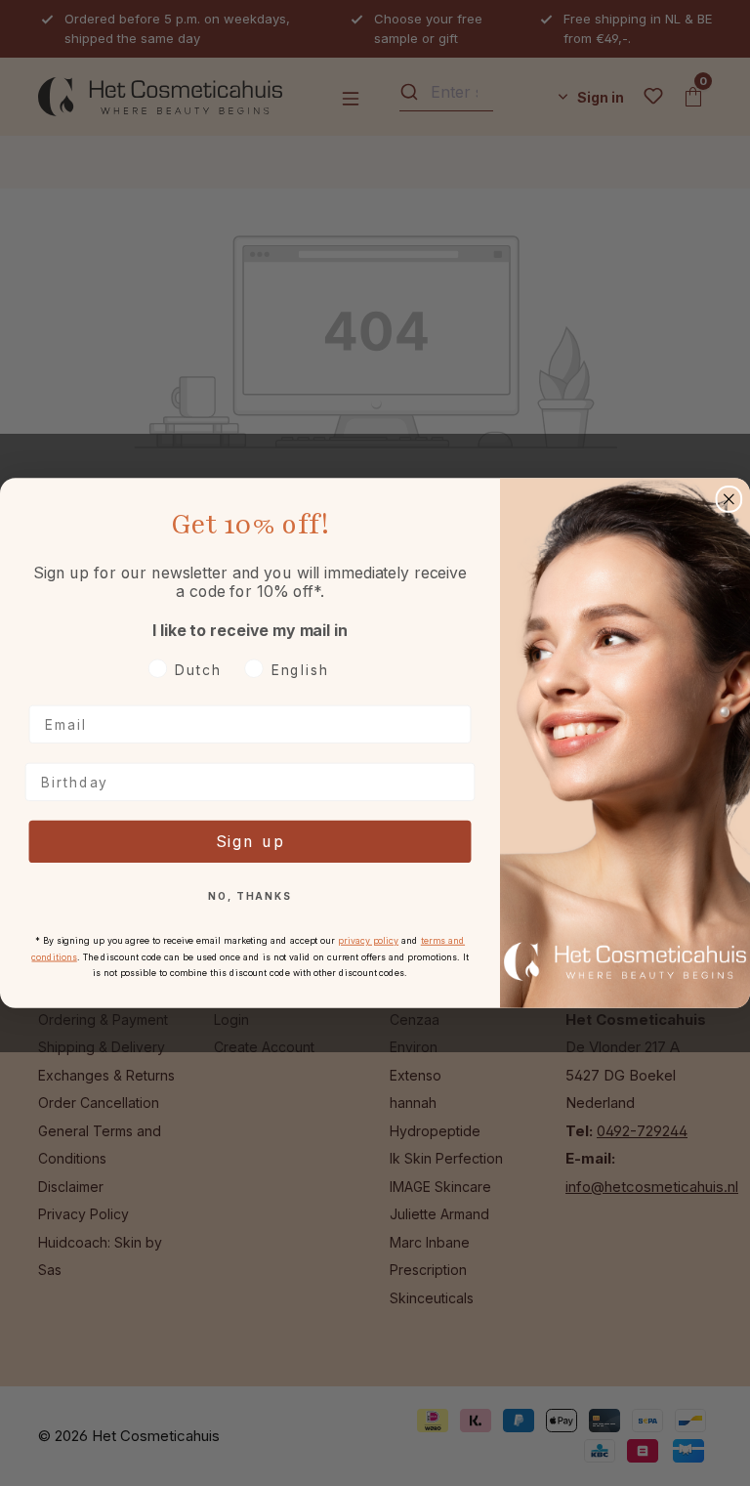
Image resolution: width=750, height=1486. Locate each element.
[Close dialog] (729, 499)
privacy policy (368, 940)
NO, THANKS (250, 897)
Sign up (250, 842)
